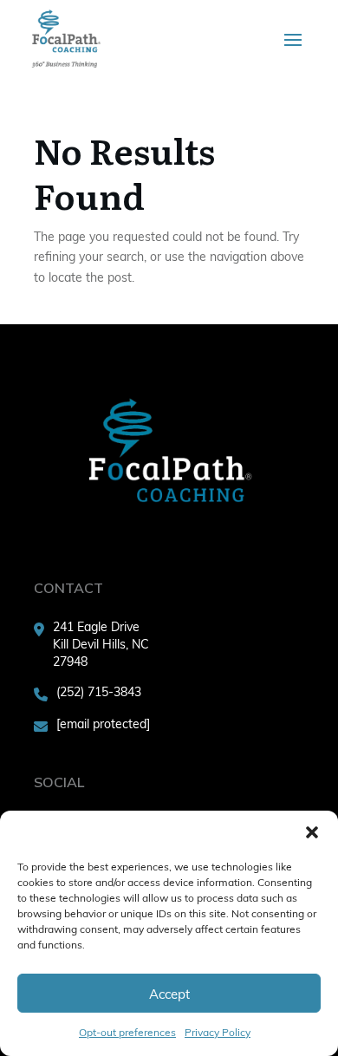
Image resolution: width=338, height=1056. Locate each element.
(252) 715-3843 (98, 691)
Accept (169, 993)
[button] (312, 832)
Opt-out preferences (127, 1032)
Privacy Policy (217, 1032)
